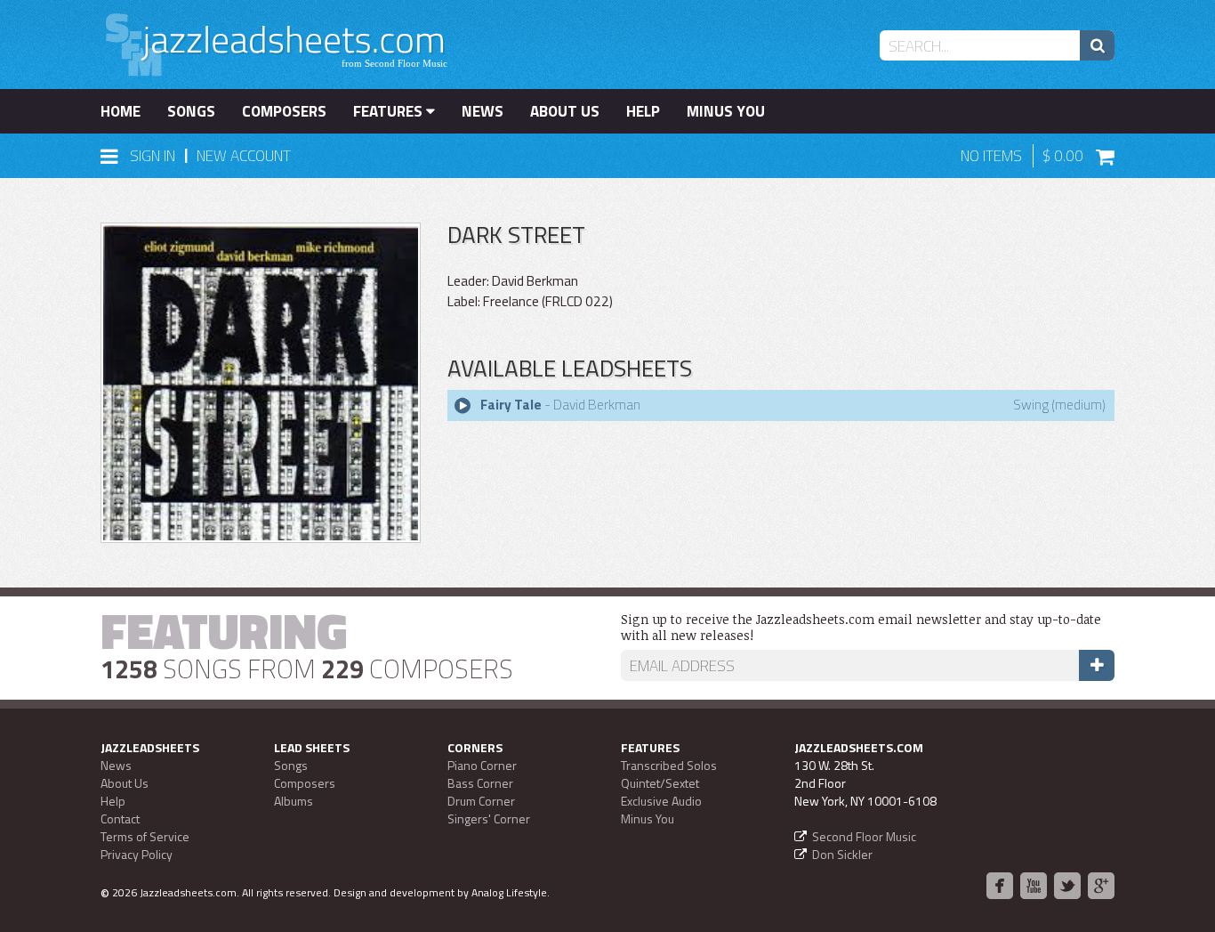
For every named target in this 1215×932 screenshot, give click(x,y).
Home (121, 111)
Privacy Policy (137, 854)
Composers (284, 111)
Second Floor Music (864, 836)
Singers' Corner (488, 818)
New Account (244, 155)
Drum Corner (481, 800)
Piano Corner (482, 765)
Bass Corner (480, 783)
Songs (191, 111)
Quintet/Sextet (660, 783)
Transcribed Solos (669, 765)
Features (389, 111)
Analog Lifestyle (509, 892)
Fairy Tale (511, 404)
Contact (120, 818)
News (482, 111)
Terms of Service (145, 836)
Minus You (726, 111)
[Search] (1097, 45)
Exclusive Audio (661, 800)
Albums (293, 800)
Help (643, 111)
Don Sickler (842, 854)
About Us (564, 111)
